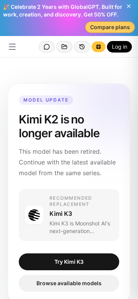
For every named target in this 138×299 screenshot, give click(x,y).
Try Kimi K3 (69, 261)
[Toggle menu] (12, 47)
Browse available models (69, 283)
